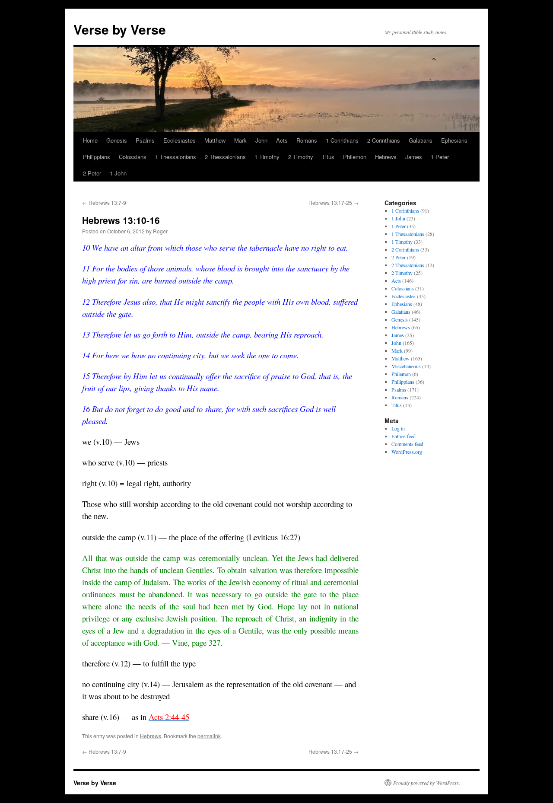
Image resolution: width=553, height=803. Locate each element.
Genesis (116, 140)
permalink (209, 735)
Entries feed (403, 436)
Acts (282, 140)
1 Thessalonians (175, 157)
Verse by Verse (119, 29)
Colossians (132, 157)
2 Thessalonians (225, 157)
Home (90, 140)
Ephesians (454, 140)
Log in (398, 428)
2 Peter (92, 173)
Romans (306, 140)
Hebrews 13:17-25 (333, 202)
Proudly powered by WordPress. (426, 782)
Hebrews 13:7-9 (104, 202)
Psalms (145, 140)
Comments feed (407, 443)
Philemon (354, 157)
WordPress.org (406, 451)
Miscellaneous (406, 366)
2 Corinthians (383, 140)
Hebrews (386, 157)
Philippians (96, 157)
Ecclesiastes (179, 140)
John (261, 140)
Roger (160, 231)
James (413, 157)
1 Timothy (267, 157)
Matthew (215, 140)
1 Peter (440, 157)
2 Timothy (300, 157)
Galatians (420, 140)
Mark (240, 140)
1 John (118, 173)
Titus (328, 157)
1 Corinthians (342, 140)
